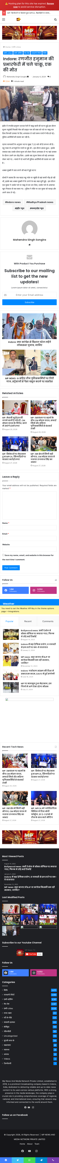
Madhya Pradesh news (40, 202)
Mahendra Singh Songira (16, 77)
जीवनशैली (7, 1031)
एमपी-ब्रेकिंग (18, 53)
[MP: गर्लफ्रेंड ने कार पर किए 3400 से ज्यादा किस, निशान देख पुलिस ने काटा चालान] (48, 931)
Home (8, 47)
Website (6, 544)
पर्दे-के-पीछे (8, 1017)
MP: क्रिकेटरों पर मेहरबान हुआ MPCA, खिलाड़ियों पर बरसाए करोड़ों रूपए (32, 13)
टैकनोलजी (7, 1063)
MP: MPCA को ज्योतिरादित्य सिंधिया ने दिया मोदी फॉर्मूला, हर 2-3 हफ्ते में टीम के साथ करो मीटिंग (44, 813)
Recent (28, 621)
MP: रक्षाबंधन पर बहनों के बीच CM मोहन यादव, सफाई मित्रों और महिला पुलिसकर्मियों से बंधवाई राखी (43, 423)
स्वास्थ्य (6, 1049)
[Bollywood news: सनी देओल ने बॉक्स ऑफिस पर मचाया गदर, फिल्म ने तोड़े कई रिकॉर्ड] (11, 634)
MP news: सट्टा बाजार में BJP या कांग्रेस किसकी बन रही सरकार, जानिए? (35, 660)
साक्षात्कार (7, 1045)
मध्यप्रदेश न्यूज (37, 208)
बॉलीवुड (6, 1027)
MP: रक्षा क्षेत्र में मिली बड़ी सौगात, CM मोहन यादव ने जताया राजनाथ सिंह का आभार (43, 457)
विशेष (45, 53)
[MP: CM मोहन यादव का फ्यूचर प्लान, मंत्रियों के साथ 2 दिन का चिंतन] (48, 920)
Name (5, 523)
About (30, 1144)
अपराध (6, 1054)
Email (5, 534)
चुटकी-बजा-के (9, 1040)
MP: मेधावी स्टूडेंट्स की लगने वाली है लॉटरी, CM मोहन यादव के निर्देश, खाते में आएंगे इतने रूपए (14, 421)
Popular (9, 621)
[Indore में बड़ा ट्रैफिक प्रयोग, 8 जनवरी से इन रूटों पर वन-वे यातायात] (11, 648)
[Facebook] (26, 1107)
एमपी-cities (16, 47)
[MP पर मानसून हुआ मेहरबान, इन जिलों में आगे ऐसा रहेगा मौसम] (11, 687)
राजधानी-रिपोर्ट (36, 53)
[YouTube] (29, 1107)
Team (37, 1144)
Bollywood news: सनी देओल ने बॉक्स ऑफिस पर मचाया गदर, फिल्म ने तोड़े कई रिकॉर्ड (37, 633)
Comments (47, 621)
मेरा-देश (26, 53)
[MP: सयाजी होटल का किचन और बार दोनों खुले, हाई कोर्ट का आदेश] (11, 931)
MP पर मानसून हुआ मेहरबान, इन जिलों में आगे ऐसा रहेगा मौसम (36, 685)
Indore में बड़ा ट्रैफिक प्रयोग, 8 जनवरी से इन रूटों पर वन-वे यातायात (38, 646)
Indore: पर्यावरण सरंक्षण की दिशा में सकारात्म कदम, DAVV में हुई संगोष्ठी (38, 672)
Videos (7, 1059)
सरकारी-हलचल (9, 1022)
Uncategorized (10, 1036)
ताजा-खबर (8, 1013)
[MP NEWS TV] (18, 19)
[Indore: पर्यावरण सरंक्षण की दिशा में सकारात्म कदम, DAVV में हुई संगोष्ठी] (11, 674)
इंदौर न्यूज (20, 208)
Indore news (14, 202)
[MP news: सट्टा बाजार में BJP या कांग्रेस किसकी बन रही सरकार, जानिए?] (11, 661)
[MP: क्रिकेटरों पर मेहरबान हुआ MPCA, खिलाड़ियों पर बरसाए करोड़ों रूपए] (15, 443)
